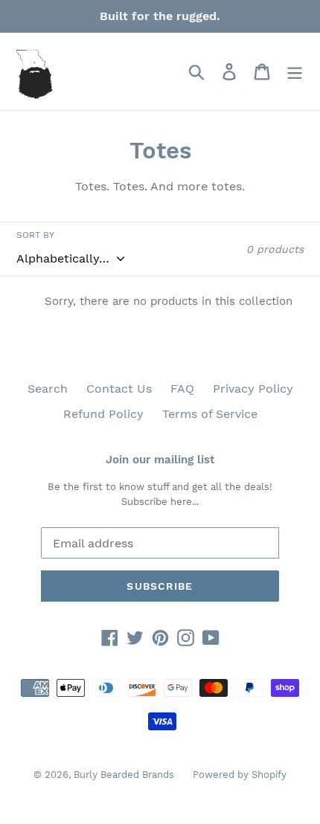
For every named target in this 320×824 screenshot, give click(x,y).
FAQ (182, 389)
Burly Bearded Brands (124, 774)
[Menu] (294, 71)
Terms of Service (209, 414)
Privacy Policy (253, 389)
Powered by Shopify (240, 774)
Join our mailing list (160, 459)
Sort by (35, 235)
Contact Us (119, 389)
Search (48, 389)
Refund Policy (103, 414)
